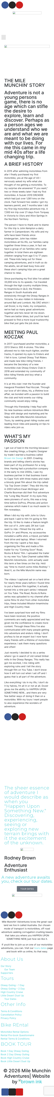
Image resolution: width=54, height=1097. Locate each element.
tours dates (40, 948)
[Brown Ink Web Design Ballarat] (30, 1082)
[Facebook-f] (5, 5)
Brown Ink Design (13, 458)
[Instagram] (12, 5)
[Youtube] (19, 5)
